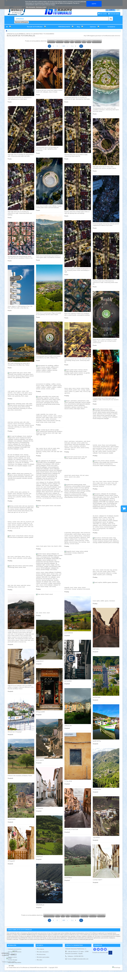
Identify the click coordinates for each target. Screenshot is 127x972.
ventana (51, 41)
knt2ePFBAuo (68, 877)
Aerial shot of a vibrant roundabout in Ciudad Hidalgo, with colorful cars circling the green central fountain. (105, 341)
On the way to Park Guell (71, 829)
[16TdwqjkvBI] (21, 842)
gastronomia (49, 915)
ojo (63, 915)
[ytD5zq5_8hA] (77, 706)
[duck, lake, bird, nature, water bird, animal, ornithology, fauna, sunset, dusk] (21, 574)
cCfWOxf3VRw (97, 789)
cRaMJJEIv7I (39, 661)
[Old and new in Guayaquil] (21, 713)
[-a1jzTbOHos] (106, 816)
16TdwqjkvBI (11, 861)
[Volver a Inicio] (6, 31)
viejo (66, 41)
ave (89, 41)
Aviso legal (11, 954)
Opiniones (93, 27)
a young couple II (97, 879)
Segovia (59, 41)
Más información (30, 7)
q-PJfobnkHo (39, 808)
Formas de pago (12, 960)
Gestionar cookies (41, 7)
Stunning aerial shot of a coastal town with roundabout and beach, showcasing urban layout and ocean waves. (106, 109)
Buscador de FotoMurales (34, 27)
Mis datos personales (43, 957)
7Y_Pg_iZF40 (68, 781)
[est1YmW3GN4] (77, 613)
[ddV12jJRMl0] (77, 659)
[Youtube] (101, 949)
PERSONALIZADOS (64, 27)
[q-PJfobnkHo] (49, 787)
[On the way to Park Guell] (77, 808)
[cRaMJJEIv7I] (49, 640)
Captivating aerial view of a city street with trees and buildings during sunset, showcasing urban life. (77, 360)
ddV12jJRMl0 (68, 681)
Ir (81, 46)
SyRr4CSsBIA (11, 819)
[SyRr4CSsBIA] (21, 800)
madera (92, 915)
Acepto (94, 4)
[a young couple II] (106, 861)
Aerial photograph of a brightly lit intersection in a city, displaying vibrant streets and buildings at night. (77, 270)
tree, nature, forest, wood (43, 612)
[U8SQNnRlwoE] (49, 883)
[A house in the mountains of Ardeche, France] (21, 756)
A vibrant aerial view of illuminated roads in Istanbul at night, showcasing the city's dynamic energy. (106, 399)
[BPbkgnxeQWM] (49, 689)
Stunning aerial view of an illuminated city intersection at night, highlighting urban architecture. (47, 149)
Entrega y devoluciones (14, 952)
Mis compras (40, 949)
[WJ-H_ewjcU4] (49, 739)
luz (84, 41)
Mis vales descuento (43, 952)
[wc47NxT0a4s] (106, 676)
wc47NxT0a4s (96, 697)
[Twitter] (98, 949)
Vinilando (32, 967)
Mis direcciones (41, 954)
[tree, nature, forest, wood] (49, 602)
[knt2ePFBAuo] (77, 856)
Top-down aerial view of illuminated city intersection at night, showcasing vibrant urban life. (105, 282)
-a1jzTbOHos (96, 837)
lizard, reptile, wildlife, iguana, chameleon (104, 601)
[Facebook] (94, 949)
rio (72, 41)
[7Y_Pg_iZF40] (77, 756)
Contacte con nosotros (14, 949)
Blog (78, 27)
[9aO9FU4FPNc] (106, 721)
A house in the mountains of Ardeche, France (20, 775)
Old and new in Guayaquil (14, 732)
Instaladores (111, 27)
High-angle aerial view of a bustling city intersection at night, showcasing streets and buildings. (20, 213)
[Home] (6, 27)
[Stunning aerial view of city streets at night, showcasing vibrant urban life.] (77, 129)
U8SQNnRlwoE (40, 905)
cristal (78, 41)
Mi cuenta (40, 945)
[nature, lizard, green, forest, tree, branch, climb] (49, 525)
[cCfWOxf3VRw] (106, 768)
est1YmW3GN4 (68, 633)
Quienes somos (12, 957)
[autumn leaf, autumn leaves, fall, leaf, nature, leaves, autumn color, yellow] (77, 465)
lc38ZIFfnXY (39, 856)
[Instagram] (105, 949)
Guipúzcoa (75, 915)
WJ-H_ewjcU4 (40, 760)
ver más (11, 965)
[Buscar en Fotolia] (111, 19)
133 (63, 46)
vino (57, 915)
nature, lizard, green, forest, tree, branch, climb (48, 546)
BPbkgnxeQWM (40, 712)
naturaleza (97, 41)
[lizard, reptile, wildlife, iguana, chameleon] (106, 590)
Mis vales (39, 960)
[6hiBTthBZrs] (106, 627)
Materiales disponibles (14, 962)
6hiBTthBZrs (96, 649)
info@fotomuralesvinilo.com (80, 959)
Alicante (101, 915)
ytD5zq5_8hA (68, 725)
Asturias (84, 915)
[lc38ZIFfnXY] (49, 835)
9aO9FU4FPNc (97, 741)
